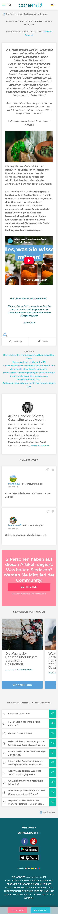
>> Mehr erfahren (39, 445)
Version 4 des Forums (20, 733)
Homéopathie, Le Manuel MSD (29, 362)
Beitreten (29, 586)
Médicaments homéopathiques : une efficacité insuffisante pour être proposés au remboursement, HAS (29, 376)
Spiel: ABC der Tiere (19, 713)
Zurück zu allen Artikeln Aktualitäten (26, 14)
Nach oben (48, 812)
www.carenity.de (34, 877)
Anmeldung (40, 910)
